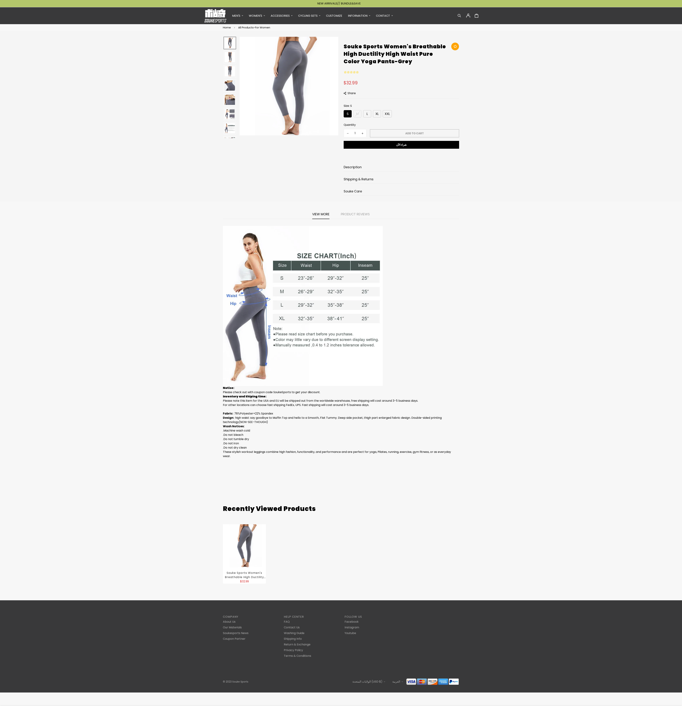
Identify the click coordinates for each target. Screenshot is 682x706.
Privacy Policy (293, 650)
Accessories (280, 16)
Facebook (352, 622)
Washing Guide (294, 633)
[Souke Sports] (215, 15)
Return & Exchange (297, 644)
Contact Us (292, 627)
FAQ (287, 622)
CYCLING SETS (308, 16)
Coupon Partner (234, 639)
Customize (334, 16)
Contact (383, 16)
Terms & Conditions (297, 656)
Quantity (350, 125)
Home (227, 27)
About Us (229, 622)
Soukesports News (235, 633)
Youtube (350, 633)
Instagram (352, 627)
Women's (255, 16)
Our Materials (232, 627)
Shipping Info (293, 639)
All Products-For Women (254, 27)
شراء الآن (401, 145)
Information (357, 16)
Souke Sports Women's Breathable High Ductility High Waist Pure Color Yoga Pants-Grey (244, 575)
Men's (236, 16)
